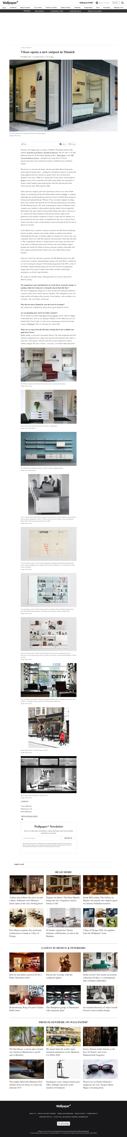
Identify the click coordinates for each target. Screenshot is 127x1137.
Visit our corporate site (83, 1131)
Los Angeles (53, 315)
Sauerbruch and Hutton (34, 152)
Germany (60, 304)
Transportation (88, 7)
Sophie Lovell (27, 57)
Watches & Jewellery (51, 7)
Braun (23, 180)
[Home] (4, 8)
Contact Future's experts (46, 1113)
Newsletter (73, 144)
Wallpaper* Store (118, 7)
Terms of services (43, 843)
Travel (97, 7)
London (64, 194)
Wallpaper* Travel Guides (95, 11)
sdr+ (26, 197)
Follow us (64, 144)
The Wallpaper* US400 (57, 11)
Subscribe (115, 2)
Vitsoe (33, 150)
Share (25, 144)
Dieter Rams (61, 155)
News (52, 57)
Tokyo (73, 315)
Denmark (31, 324)
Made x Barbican (39, 11)
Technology (77, 7)
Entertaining (106, 7)
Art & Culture (38, 7)
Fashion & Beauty (66, 7)
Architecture (13, 7)
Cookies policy (92, 1113)
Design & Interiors (26, 47)
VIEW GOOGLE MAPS (29, 816)
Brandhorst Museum (51, 152)
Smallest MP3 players (75, 11)
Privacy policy (80, 1113)
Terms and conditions (65, 1113)
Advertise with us (45, 1117)
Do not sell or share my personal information (71, 1117)
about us (32, 1113)
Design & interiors (25, 7)
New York (42, 315)
